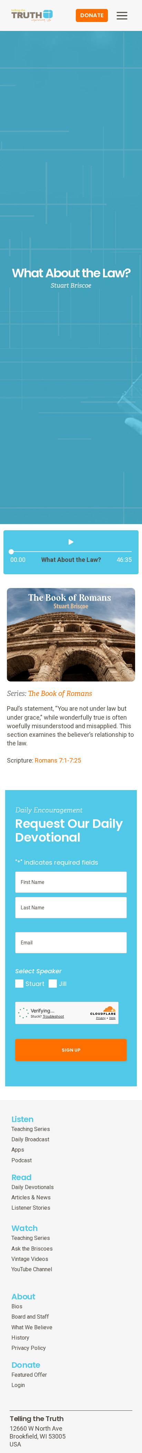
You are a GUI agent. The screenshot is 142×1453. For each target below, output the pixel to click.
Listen (22, 1119)
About (23, 1296)
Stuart (35, 983)
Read (21, 1177)
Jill (63, 983)
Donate (25, 1365)
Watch (24, 1228)
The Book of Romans (60, 693)
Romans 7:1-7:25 (58, 760)
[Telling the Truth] (32, 16)
